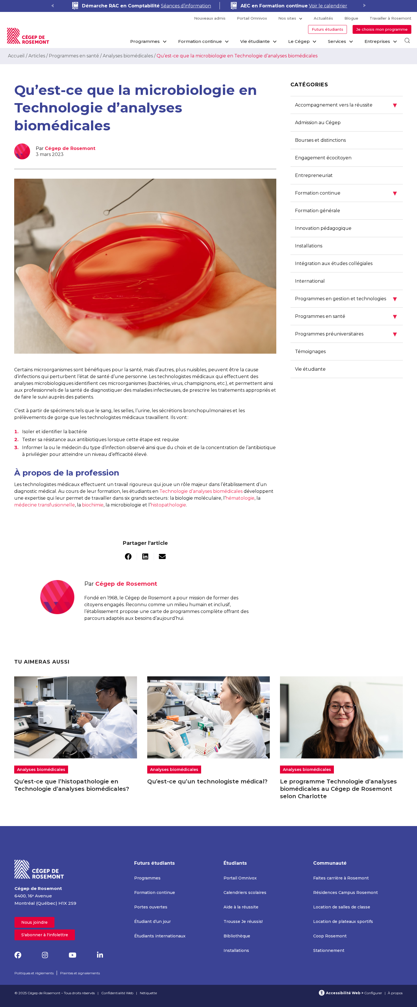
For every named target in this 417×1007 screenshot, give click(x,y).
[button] (128, 556)
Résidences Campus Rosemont (345, 892)
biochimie (93, 505)
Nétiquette (148, 993)
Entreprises (377, 41)
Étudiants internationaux (160, 936)
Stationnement (328, 950)
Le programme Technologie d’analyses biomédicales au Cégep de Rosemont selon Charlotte (338, 789)
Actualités (323, 18)
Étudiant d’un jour (152, 921)
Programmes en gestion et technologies (346, 299)
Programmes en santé (74, 56)
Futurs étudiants (327, 29)
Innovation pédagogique (323, 228)
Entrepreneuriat (314, 175)
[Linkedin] (100, 955)
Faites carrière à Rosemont (341, 878)
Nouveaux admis (210, 18)
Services (337, 41)
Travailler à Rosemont (390, 18)
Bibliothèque (237, 936)
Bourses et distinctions (320, 140)
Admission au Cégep (318, 122)
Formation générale (317, 210)
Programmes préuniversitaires (346, 334)
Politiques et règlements (34, 973)
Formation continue (200, 41)
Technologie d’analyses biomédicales (201, 491)
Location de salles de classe (341, 907)
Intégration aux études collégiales (333, 263)
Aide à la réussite (241, 907)
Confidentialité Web (117, 993)
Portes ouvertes (150, 907)
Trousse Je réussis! (243, 921)
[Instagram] (45, 955)
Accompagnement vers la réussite (346, 105)
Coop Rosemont (330, 936)
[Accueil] (39, 869)
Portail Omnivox (252, 18)
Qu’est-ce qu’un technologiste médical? (207, 781)
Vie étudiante (255, 41)
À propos (395, 993)
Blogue (351, 18)
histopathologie (168, 505)
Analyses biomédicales (128, 56)
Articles (36, 56)
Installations (308, 246)
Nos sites (287, 18)
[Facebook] (17, 955)
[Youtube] (72, 955)
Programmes (145, 41)
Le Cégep (299, 41)
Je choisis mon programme (382, 29)
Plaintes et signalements (80, 973)
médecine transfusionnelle (44, 505)
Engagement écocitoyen (323, 157)
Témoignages (310, 351)
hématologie (240, 498)
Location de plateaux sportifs (343, 921)
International (310, 281)
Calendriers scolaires (245, 892)
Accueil (16, 56)
